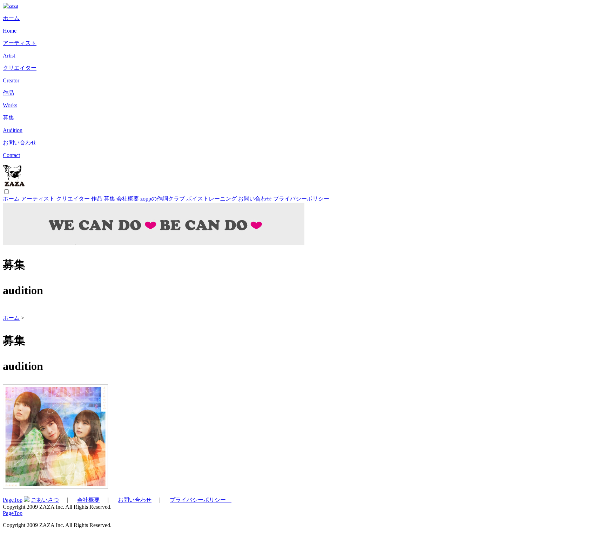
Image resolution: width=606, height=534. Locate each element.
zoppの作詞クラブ (162, 199)
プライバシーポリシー (301, 199)
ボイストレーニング (211, 199)
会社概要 (127, 199)
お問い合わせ (255, 199)
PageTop (12, 500)
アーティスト (38, 199)
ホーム (11, 199)
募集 (109, 199)
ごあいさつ (45, 500)
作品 (96, 199)
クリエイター (73, 199)
